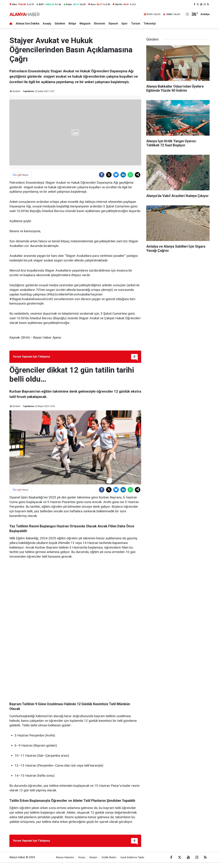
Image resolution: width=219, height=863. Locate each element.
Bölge (72, 23)
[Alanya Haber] (24, 14)
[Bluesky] (116, 174)
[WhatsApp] (130, 174)
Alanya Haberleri (65, 857)
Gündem (60, 23)
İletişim (93, 857)
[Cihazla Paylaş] (137, 174)
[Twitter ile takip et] (198, 4)
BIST (41, 4)
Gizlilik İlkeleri (109, 857)
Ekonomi (99, 23)
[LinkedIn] (123, 174)
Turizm (135, 23)
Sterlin (118, 4)
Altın (14, 4)
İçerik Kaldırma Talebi (132, 857)
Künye (81, 857)
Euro (93, 4)
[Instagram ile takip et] (204, 4)
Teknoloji (150, 23)
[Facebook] (101, 174)
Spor (124, 23)
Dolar (69, 4)
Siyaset (113, 23)
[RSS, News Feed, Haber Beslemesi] (208, 4)
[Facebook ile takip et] (194, 4)
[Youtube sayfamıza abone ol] (201, 4)
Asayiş (47, 23)
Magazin (85, 23)
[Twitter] (109, 174)
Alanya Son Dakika (27, 23)
